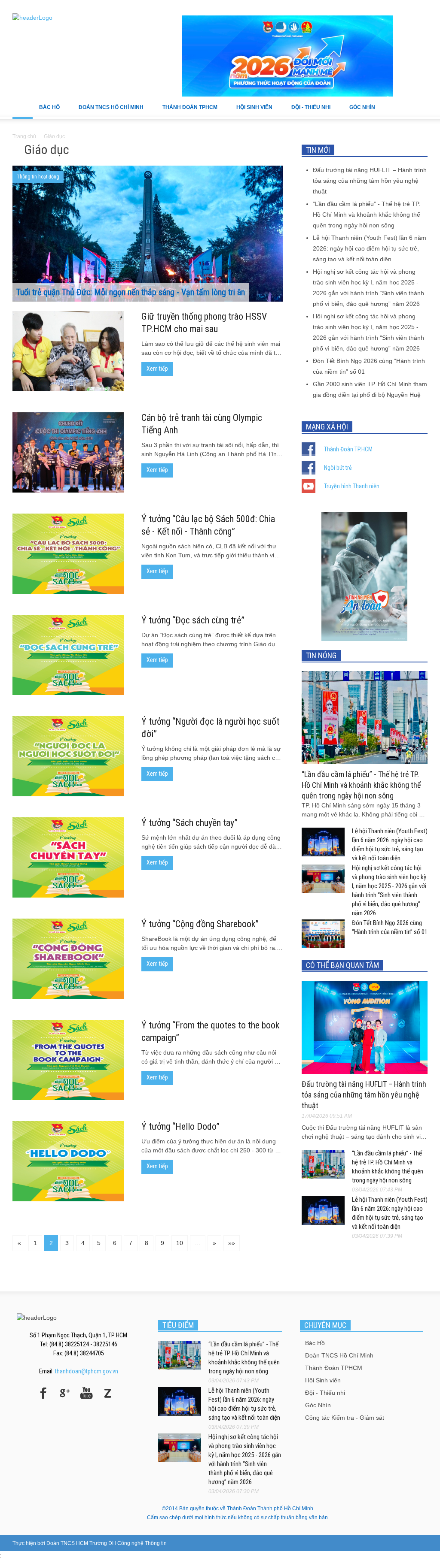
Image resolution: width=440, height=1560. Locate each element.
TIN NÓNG (321, 655)
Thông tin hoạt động (38, 177)
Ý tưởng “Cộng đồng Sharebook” (200, 924)
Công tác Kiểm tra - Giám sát (344, 1417)
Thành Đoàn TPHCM (186, 111)
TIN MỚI (318, 149)
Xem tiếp (157, 368)
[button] (418, 107)
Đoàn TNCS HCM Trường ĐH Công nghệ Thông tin (106, 1543)
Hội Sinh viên (251, 111)
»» (231, 1243)
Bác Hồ (46, 111)
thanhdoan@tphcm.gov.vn (86, 1371)
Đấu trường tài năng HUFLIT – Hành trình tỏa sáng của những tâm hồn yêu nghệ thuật (370, 180)
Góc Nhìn (359, 111)
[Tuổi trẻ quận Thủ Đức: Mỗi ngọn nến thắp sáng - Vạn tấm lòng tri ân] (147, 265)
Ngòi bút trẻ (338, 467)
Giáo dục (54, 136)
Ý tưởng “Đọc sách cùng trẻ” (192, 620)
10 (179, 1243)
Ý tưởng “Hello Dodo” (180, 1126)
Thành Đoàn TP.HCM (348, 449)
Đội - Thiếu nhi (307, 111)
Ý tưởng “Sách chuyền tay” (189, 822)
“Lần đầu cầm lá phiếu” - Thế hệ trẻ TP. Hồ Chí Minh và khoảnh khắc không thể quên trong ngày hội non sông (366, 214)
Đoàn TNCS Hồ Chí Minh (108, 111)
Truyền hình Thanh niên (351, 486)
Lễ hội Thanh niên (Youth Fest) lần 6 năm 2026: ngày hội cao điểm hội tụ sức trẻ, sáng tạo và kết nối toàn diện (369, 248)
